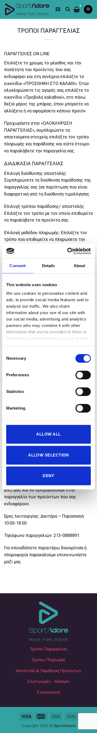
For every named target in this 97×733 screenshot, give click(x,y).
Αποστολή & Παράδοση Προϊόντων (48, 670)
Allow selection (48, 455)
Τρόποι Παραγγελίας (48, 649)
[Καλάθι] (77, 9)
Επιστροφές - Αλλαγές (48, 681)
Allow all (48, 434)
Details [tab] (48, 265)
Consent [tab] (17, 265)
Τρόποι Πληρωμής (48, 659)
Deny (48, 475)
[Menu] (88, 9)
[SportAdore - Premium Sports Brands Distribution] (27, 9)
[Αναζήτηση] (67, 9)
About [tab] (79, 265)
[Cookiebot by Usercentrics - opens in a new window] (68, 251)
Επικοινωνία (48, 692)
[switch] (83, 375)
